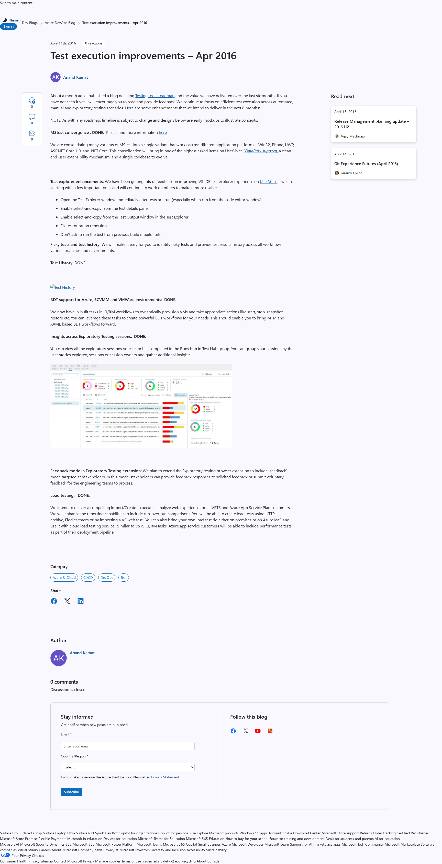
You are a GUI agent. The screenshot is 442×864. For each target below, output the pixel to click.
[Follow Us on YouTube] (258, 732)
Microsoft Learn (276, 844)
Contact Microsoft (68, 861)
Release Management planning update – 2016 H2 (371, 123)
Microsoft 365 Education (205, 838)
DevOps (107, 577)
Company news (90, 849)
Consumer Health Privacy (19, 861)
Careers (45, 849)
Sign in (9, 26)
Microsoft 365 (84, 844)
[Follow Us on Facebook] (233, 732)
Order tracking (384, 833)
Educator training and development (297, 838)
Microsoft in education (84, 838)
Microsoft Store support (340, 833)
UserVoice (268, 181)
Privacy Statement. (165, 777)
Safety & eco (170, 861)
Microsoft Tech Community (363, 844)
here (163, 132)
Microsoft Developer (247, 844)
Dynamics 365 (60, 844)
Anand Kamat (75, 77)
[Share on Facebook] (54, 601)
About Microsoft (64, 849)
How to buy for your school (246, 838)
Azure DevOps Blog (60, 22)
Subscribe (71, 791)
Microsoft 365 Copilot (180, 844)
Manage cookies (107, 861)
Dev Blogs (30, 22)
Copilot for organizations (138, 833)
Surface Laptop (30, 833)
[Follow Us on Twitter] (245, 732)
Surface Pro (9, 833)
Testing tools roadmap (154, 95)
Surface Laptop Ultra (59, 833)
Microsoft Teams (149, 844)
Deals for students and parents (350, 838)
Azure (226, 844)
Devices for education (120, 838)
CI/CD (88, 577)
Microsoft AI (9, 844)
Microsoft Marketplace (402, 844)
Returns (366, 833)
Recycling (188, 861)
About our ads (208, 861)
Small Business (209, 844)
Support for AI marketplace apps (315, 844)
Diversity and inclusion (168, 849)
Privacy (89, 861)
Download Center (307, 833)
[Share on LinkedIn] (80, 601)
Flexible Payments (52, 838)
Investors (142, 849)
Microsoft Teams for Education (161, 838)
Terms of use (131, 861)
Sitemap (46, 861)
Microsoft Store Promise (19, 838)
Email (66, 734)
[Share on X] (67, 601)
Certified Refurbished (413, 833)
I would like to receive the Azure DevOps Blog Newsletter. (120, 777)
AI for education (387, 838)
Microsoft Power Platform (116, 844)
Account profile (280, 833)
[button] (62, 287)
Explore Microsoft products (218, 833)
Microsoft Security (34, 844)
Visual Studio (28, 849)
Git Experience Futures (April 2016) (366, 163)
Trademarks (151, 861)
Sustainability (216, 849)
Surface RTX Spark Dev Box (97, 833)
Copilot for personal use (177, 833)
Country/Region (74, 756)
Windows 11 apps (254, 833)
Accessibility (196, 849)
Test (124, 577)
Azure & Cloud (64, 577)
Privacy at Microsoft (118, 849)
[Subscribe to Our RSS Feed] (270, 732)
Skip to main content (16, 2)
